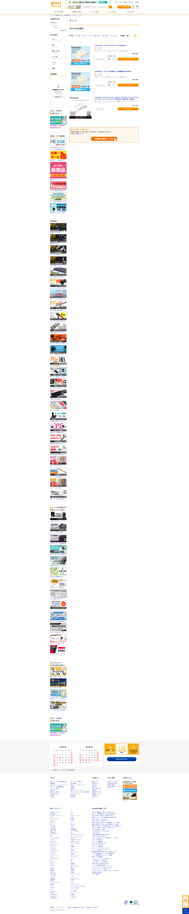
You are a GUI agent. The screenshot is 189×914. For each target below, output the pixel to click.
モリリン (72, 893)
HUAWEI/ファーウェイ (75, 879)
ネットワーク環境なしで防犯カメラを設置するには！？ (104, 827)
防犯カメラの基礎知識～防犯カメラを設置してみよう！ (104, 812)
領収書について (95, 783)
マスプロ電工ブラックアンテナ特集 (99, 862)
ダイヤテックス (53, 855)
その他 (51, 797)
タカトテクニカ (74, 856)
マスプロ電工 (73, 891)
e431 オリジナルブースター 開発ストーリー (101, 869)
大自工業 (72, 853)
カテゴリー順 (113, 35)
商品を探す (57, 96)
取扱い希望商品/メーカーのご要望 (113, 787)
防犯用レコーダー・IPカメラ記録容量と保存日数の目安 (104, 817)
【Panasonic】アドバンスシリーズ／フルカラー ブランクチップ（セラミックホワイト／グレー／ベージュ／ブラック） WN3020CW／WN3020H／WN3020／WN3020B (116, 98)
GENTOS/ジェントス (54, 844)
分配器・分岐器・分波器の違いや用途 (100, 863)
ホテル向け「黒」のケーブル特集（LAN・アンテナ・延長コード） (106, 870)
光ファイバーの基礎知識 (97, 846)
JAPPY (72, 844)
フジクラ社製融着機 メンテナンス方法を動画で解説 (103, 853)
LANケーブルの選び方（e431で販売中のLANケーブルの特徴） (105, 838)
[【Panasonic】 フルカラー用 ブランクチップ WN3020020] (80, 55)
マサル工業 (52, 891)
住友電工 (72, 850)
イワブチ (72, 820)
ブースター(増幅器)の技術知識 (98, 865)
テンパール (52, 867)
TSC (71, 862)
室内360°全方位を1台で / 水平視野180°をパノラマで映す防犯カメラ (106, 826)
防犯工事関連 (73, 783)
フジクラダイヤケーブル (55, 882)
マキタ (51, 889)
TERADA (52, 865)
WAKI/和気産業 (53, 898)
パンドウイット (74, 877)
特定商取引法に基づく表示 (78, 907)
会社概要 (52, 907)
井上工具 (52, 820)
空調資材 (72, 788)
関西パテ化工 (53, 831)
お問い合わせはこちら (122, 759)
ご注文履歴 (137, 2)
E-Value (72, 817)
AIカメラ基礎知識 (96, 874)
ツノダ (72, 858)
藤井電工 (52, 881)
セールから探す (111, 12)
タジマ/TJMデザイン (54, 858)
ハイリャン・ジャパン (75, 874)
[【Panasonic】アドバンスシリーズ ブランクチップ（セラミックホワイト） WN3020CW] (80, 107)
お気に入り (100, 59)
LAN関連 (72, 786)
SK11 (51, 824)
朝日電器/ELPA (53, 814)
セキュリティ (95, 797)
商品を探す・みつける (97, 792)
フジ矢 (72, 882)
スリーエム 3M (53, 851)
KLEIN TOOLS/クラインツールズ (77, 834)
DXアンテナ (52, 862)
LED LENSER (53, 896)
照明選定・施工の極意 (97, 872)
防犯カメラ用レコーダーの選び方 (99, 819)
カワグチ (72, 827)
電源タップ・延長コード (55, 792)
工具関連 (52, 795)
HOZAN (52, 887)
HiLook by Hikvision (96, 832)
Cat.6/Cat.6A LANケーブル (98, 844)
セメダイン (52, 853)
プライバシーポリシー (60, 907)
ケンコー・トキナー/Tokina (76, 836)
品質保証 (94, 790)
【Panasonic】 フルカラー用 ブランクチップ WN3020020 (110, 45)
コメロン (52, 839)
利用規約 (69, 907)
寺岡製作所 (73, 863)
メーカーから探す (94, 12)
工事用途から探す (76, 12)
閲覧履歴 (185, 900)
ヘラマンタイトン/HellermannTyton (78, 886)
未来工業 (52, 893)
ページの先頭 (185, 912)
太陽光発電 (52, 790)
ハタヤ (72, 875)
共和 (71, 832)
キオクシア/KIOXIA (75, 831)
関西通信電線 (73, 829)
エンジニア (73, 824)
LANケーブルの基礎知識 (97, 841)
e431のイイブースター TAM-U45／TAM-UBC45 (102, 867)
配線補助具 (52, 783)
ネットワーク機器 (54, 788)
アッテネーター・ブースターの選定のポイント (102, 858)
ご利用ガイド (116, 2)
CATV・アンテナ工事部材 (76, 781)
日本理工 (72, 872)
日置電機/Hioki (53, 879)
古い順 (89, 35)
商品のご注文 (95, 781)
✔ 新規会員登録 (125, 7)
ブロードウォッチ (74, 884)
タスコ (51, 860)
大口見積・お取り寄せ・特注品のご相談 (112, 784)
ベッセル (52, 886)
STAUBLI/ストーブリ (54, 850)
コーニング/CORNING (55, 838)
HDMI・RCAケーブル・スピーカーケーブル (59, 785)
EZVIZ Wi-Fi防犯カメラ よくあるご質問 (100, 831)
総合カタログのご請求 (112, 781)
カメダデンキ (53, 827)
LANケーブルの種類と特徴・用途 (99, 843)
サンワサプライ (53, 843)
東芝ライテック (74, 867)
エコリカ (72, 822)
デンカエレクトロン (75, 865)
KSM (51, 836)
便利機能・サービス (96, 793)
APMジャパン (53, 822)
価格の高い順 (105, 35)
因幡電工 (72, 819)
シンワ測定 (52, 848)
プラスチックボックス (75, 793)
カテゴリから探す (58, 12)
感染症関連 (73, 795)
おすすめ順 (77, 35)
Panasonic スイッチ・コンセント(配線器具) (80, 792)
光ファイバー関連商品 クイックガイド (100, 850)
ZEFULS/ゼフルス (74, 851)
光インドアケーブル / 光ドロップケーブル (101, 848)
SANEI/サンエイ (53, 841)
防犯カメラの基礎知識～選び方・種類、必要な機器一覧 (104, 814)
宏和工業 (72, 838)
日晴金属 (52, 870)
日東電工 (72, 870)
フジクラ (72, 881)
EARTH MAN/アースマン (55, 812)
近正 (71, 860)
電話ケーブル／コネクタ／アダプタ (78, 785)
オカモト (72, 826)
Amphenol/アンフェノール (56, 815)
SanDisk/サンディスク (75, 841)
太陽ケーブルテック (75, 855)
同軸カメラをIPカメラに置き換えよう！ (100, 820)
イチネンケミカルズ (54, 819)
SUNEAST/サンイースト (76, 839)
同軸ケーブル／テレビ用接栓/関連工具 (58, 781)
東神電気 (52, 869)
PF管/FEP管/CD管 (54, 793)
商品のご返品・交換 (96, 788)
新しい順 (84, 35)
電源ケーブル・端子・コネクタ (77, 790)
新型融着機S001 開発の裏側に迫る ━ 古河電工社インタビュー (105, 851)
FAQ (121, 2)
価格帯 (53, 68)
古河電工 (52, 884)
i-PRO (72, 812)
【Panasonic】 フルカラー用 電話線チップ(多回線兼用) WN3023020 (112, 71)
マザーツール (73, 889)
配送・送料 (94, 785)
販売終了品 (73, 797)
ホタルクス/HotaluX (75, 887)
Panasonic (52, 877)
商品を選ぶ (128, 109)
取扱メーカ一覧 (55, 808)
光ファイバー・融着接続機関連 (57, 786)
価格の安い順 (97, 35)
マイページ (125, 800)
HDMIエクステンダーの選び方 (98, 836)
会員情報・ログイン (96, 795)
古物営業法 (88, 907)
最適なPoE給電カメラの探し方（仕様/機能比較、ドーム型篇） (105, 824)
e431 (51, 817)
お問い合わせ (130, 2)
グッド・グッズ (53, 834)
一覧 (104, 808)
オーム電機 (52, 826)
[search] (110, 6)
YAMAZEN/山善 (53, 894)
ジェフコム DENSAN (75, 843)
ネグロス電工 (53, 874)
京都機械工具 (53, 832)
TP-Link (51, 863)
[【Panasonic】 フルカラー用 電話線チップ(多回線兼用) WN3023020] (80, 81)
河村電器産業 (53, 829)
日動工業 (72, 869)
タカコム (52, 856)
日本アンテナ (53, 872)
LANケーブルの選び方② (97, 839)
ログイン (133, 8)
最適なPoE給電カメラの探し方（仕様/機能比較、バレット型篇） (106, 822)
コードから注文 (130, 12)
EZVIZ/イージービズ (75, 815)
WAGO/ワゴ (73, 898)
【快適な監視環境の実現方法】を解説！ (100, 834)
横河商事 (72, 894)
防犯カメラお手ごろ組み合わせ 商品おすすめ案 (102, 815)
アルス (72, 814)
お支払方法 (94, 786)
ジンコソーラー (53, 846)
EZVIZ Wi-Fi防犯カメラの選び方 (99, 829)
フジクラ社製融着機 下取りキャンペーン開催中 (102, 855)
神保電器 (72, 846)
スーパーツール (74, 848)
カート (137, 8)
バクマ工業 (52, 875)
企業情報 (125, 2)
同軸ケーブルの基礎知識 (97, 856)
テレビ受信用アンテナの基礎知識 (99, 860)
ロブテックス (73, 896)
